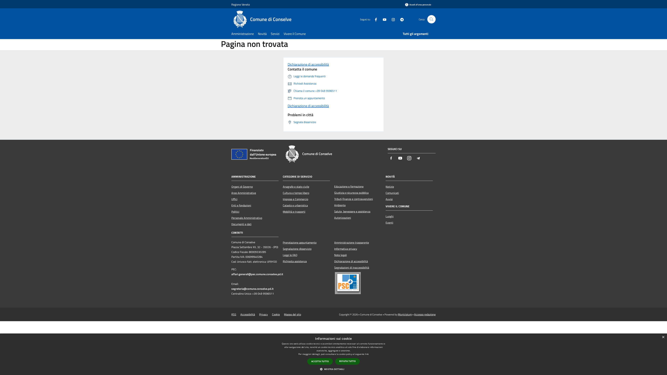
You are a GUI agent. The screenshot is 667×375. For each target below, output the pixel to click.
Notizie (390, 187)
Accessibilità (247, 314)
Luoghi (390, 216)
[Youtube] (383, 19)
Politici (235, 212)
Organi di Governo (242, 187)
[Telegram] (400, 19)
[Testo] (357, 283)
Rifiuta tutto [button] (347, 361)
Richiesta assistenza (295, 261)
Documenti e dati (241, 224)
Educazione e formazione (349, 186)
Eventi (389, 222)
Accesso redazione (425, 314)
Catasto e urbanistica (295, 205)
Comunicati (392, 193)
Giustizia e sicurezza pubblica (351, 193)
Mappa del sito (292, 314)
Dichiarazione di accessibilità (308, 64)
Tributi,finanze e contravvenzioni (353, 199)
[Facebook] (374, 19)
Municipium (405, 314)
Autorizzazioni (342, 218)
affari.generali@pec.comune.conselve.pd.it (257, 274)
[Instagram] (391, 19)
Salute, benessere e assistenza (352, 211)
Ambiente (340, 205)
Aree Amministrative (243, 193)
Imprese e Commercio (295, 199)
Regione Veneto (240, 4)
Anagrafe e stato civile (296, 187)
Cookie (276, 314)
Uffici (234, 199)
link (367, 354)
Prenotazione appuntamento (299, 242)
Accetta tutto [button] (320, 361)
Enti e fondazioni (241, 205)
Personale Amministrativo (246, 218)
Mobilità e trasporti (294, 212)
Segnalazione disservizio (297, 249)
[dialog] (333, 354)
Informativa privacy (345, 249)
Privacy (263, 314)
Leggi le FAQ (290, 255)
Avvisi (389, 199)
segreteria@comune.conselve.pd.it (252, 289)
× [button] (663, 337)
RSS (233, 314)
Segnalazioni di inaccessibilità (351, 267)
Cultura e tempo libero (296, 193)
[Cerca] (431, 19)
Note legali (340, 255)
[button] (333, 369)
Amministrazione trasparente (351, 242)
